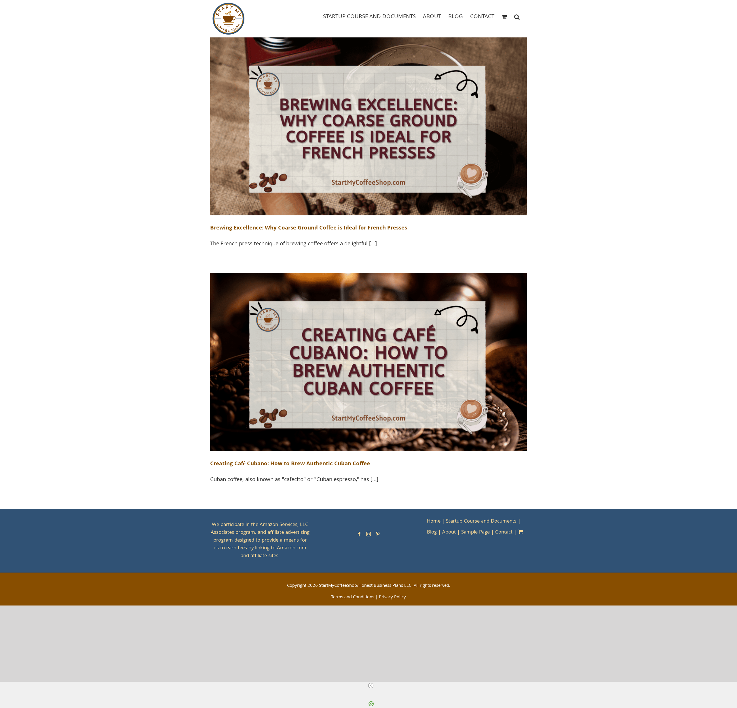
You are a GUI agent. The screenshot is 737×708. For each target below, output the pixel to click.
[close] (370, 685)
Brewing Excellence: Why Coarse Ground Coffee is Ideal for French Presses (308, 228)
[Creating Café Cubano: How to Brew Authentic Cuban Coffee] (368, 362)
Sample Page (475, 532)
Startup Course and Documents (481, 521)
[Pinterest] (377, 534)
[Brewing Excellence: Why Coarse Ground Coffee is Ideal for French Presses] (368, 126)
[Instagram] (368, 534)
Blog (432, 532)
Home (433, 521)
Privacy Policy (392, 597)
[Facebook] (359, 534)
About (449, 532)
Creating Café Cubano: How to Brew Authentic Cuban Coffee (290, 464)
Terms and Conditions (352, 597)
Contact (503, 532)
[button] (517, 16)
